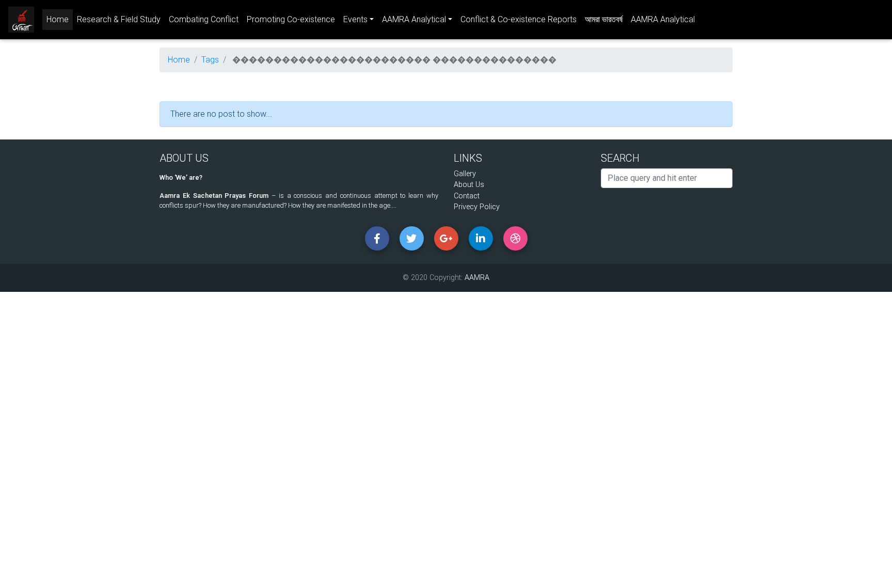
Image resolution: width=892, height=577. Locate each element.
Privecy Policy (477, 206)
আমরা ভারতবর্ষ (604, 19)
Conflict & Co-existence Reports (518, 19)
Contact (467, 196)
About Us (469, 184)
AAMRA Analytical (663, 19)
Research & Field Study (119, 19)
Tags (210, 60)
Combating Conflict (203, 19)
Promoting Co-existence (291, 19)
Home (59, 19)
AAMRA (477, 277)
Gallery (465, 173)
